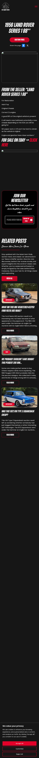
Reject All (19, 754)
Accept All (19, 743)
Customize (19, 749)
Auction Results (9, 300)
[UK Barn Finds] (6, 6)
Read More (10, 331)
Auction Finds (19, 40)
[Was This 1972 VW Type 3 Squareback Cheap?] (19, 397)
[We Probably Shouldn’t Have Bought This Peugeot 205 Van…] (19, 345)
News (7, 352)
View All (9, 278)
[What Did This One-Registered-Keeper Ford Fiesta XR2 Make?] (19, 293)
